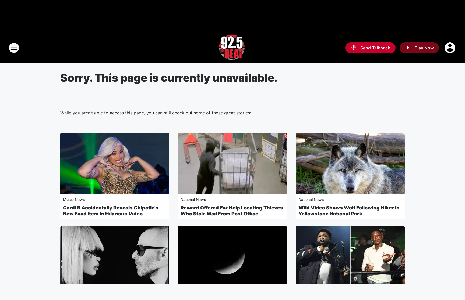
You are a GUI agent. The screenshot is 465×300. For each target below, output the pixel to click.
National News (193, 199)
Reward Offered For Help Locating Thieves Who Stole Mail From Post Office (232, 210)
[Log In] (450, 47)
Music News (74, 199)
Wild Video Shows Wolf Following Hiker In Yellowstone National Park (349, 210)
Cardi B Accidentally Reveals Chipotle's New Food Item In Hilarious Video (110, 210)
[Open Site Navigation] (14, 47)
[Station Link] (233, 48)
